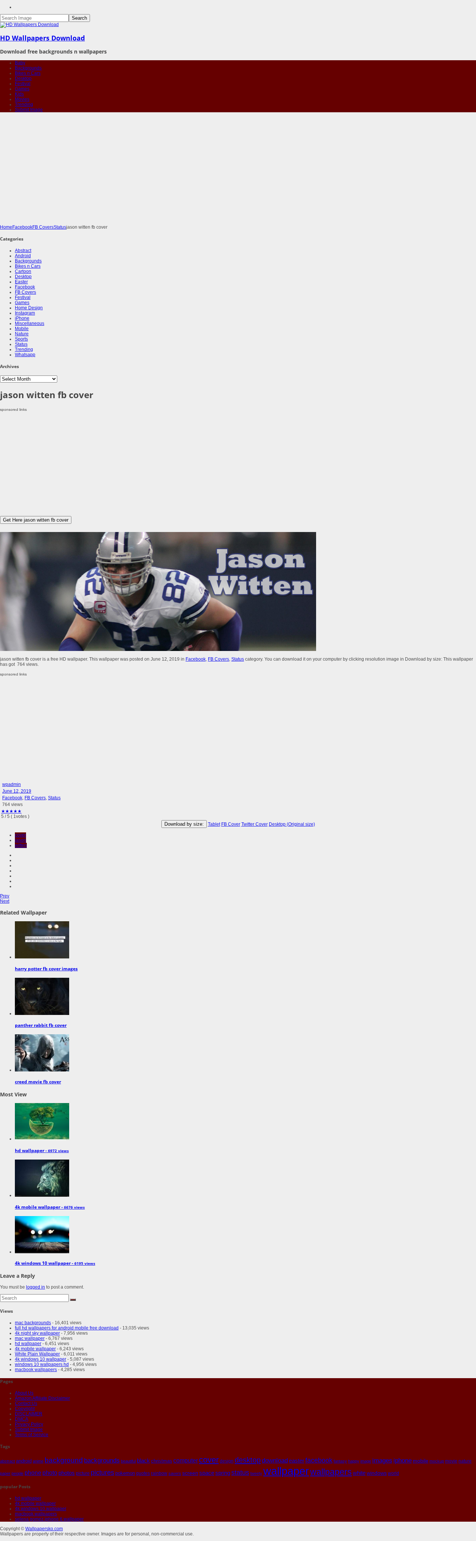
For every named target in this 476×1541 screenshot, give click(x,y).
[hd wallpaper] (42, 1138)
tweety (256, 1473)
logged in (35, 1287)
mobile (420, 1461)
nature (465, 1460)
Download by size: (184, 824)
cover (20, 835)
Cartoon (23, 271)
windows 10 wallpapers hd (42, 1364)
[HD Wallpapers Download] (29, 24)
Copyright (25, 1408)
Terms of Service (31, 1434)
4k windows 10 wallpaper (40, 1359)
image (365, 1461)
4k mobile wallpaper (35, 1348)
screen (190, 1473)
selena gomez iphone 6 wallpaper (49, 1519)
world (393, 1473)
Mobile (22, 328)
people (17, 1473)
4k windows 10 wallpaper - (55, 1263)
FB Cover (230, 824)
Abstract (23, 250)
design (227, 1460)
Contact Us (26, 1403)
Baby (20, 62)
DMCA (21, 1419)
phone (33, 1473)
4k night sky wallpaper (37, 1333)
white (359, 1473)
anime (38, 1461)
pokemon (125, 1473)
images (382, 1460)
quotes (143, 1473)
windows (377, 1473)
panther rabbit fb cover (41, 1025)
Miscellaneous (29, 323)
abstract (7, 1461)
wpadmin (11, 784)
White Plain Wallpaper (37, 1354)
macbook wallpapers (36, 1369)
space (206, 1473)
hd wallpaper (28, 1343)
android (24, 1461)
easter (296, 1461)
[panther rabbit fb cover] (42, 1013)
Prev (4, 896)
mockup (437, 1461)
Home (6, 227)
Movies (22, 99)
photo (49, 1473)
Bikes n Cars (28, 73)
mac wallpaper (30, 1338)
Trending (24, 104)
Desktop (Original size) (292, 824)
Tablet (214, 824)
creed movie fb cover (38, 1082)
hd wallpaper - (42, 1150)
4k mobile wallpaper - (50, 1207)
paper (5, 1473)
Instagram (25, 313)
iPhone (22, 318)
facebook (318, 1460)
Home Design (29, 307)
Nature (22, 333)
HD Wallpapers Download (42, 37)
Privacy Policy (29, 1424)
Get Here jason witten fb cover (35, 520)
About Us (24, 1393)
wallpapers (331, 1472)
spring (222, 1473)
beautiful (128, 1461)
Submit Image (29, 109)
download (275, 1460)
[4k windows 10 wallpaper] (42, 1251)
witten (21, 845)
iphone (402, 1460)
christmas (161, 1461)
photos (66, 1473)
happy (353, 1461)
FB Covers (43, 227)
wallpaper (286, 1471)
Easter (21, 281)
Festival (22, 83)
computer (185, 1460)
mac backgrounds (33, 1322)
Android (23, 255)
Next (4, 901)
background (64, 1460)
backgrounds (102, 1460)
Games (22, 88)
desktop (248, 1460)
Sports (21, 339)
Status (60, 227)
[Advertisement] (238, 169)
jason (20, 840)
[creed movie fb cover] (42, 1070)
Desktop (23, 78)
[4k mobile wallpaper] (42, 1195)
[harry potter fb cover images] (42, 957)
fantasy (340, 1461)
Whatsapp (25, 354)
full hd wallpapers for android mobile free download (67, 1328)
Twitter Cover (254, 824)
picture (83, 1473)
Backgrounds (28, 68)
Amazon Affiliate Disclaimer (42, 1398)
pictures (102, 1472)
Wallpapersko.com (44, 1528)
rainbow (159, 1473)
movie (451, 1461)
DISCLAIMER (28, 1413)
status (240, 1472)
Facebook (22, 227)
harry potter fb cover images (46, 968)
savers (174, 1473)
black (143, 1460)
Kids (19, 94)
